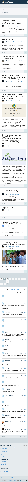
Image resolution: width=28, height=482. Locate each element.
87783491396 (7, 415)
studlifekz (7, 226)
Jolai (5, 409)
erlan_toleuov (8, 421)
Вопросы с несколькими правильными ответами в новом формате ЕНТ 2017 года (13, 77)
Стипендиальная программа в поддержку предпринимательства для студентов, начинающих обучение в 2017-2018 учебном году (13, 139)
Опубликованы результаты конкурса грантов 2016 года (12, 191)
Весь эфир (23, 436)
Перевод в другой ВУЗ (7, 328)
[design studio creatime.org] (24, 480)
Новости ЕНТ (12, 41)
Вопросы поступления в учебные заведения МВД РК (13, 411)
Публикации (18, 292)
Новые (2, 9)
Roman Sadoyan (12, 480)
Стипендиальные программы (16, 146)
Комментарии (10, 292)
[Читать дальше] (25, 35)
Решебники (3, 464)
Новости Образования (14, 226)
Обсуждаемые (4, 12)
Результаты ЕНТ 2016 (10, 208)
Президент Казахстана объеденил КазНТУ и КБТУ (11, 223)
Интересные (4, 6)
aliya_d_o (7, 345)
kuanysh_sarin (8, 429)
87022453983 (7, 360)
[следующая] (5, 284)
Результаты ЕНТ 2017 (10, 39)
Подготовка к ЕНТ (4, 451)
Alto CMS (11, 477)
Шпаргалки (3, 461)
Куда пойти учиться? (6, 341)
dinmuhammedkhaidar (10, 395)
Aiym (6, 401)
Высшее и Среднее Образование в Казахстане (12, 377)
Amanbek (7, 382)
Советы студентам (4, 463)
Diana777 (7, 326)
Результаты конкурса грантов (16, 26)
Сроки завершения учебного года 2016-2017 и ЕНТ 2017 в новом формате (12, 96)
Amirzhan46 (7, 296)
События (2, 466)
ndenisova (7, 332)
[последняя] (7, 282)
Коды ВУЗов (3, 447)
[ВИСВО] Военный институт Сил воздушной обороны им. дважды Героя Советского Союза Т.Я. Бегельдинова (13, 307)
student (6, 26)
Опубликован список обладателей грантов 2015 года (13, 243)
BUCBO (6, 303)
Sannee (6, 353)
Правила (2, 473)
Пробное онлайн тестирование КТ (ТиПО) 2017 (13, 57)
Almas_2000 (7, 312)
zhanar (6, 375)
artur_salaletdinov (8, 389)
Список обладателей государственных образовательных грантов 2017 (13, 22)
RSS (4, 436)
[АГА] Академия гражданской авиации (10, 321)
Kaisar (6, 319)
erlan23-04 (7, 368)
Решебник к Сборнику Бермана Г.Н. (9, 391)
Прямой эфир (14, 289)
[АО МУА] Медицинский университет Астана (11, 397)
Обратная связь (4, 471)
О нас (1, 470)
